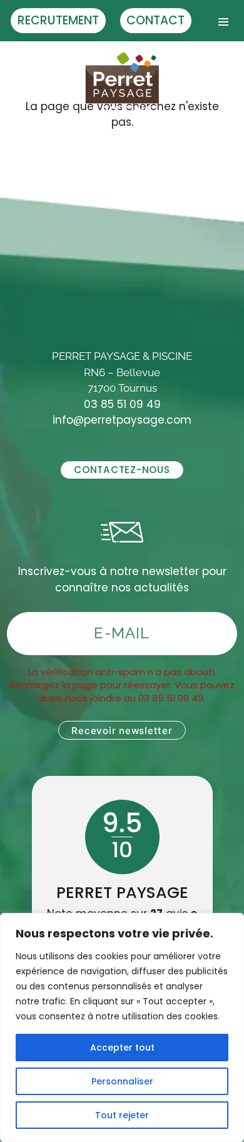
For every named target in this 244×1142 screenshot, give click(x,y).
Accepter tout (122, 1047)
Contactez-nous (122, 469)
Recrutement (58, 20)
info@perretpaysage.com (122, 419)
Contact (155, 20)
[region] (122, 1027)
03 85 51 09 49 (122, 404)
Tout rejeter (122, 1115)
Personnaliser (122, 1081)
